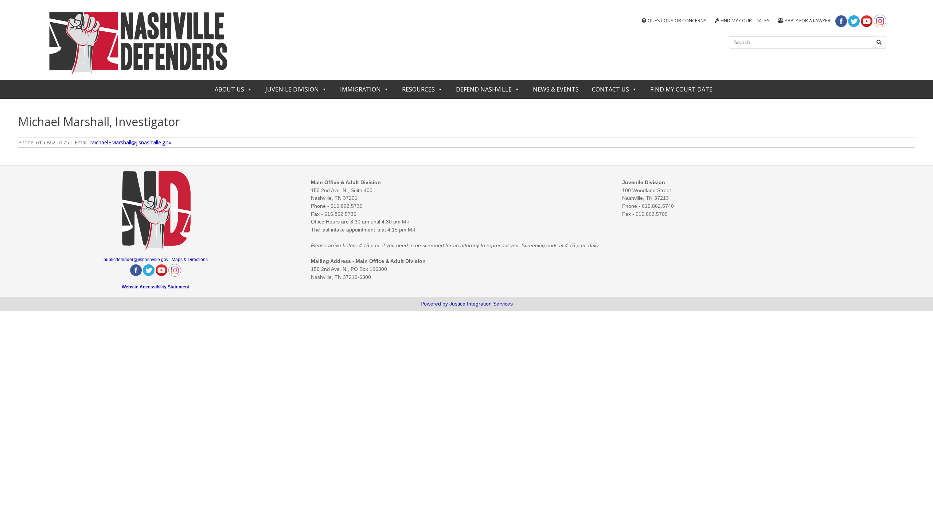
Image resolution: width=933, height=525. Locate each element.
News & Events (556, 89)
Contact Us (610, 89)
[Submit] (879, 42)
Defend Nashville (484, 89)
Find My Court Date (681, 89)
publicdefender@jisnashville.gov (136, 259)
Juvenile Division (292, 89)
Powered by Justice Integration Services (467, 304)
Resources (418, 89)
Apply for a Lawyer (807, 20)
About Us (229, 89)
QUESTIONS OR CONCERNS (677, 20)
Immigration (360, 89)
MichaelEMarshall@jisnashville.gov (130, 142)
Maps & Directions (190, 259)
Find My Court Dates (744, 20)
